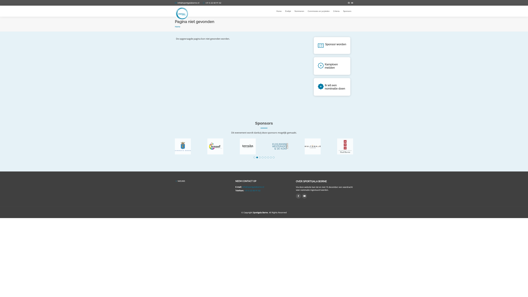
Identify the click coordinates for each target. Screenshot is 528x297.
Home (279, 11)
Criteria (336, 11)
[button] (254, 157)
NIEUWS (181, 181)
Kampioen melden (331, 66)
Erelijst (288, 11)
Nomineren (299, 11)
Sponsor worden (335, 44)
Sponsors (347, 11)
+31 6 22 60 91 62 (252, 190)
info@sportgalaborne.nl (253, 187)
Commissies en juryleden (319, 11)
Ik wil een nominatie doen (335, 87)
